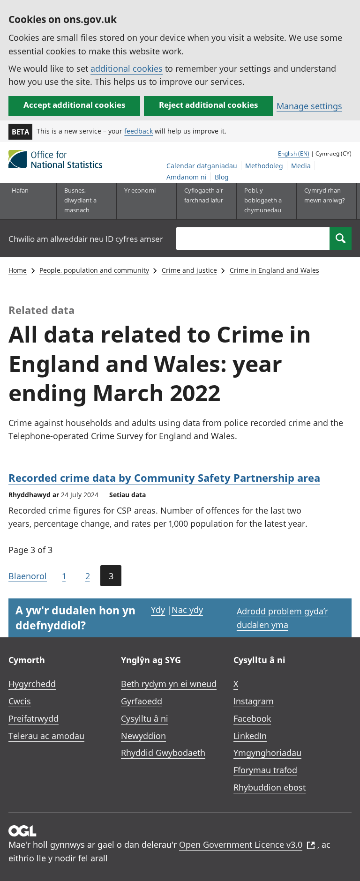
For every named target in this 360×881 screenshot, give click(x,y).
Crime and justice (189, 270)
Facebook (252, 718)
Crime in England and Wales (274, 270)
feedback (138, 131)
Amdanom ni (186, 176)
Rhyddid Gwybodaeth (163, 752)
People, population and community (94, 270)
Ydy (158, 609)
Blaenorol (27, 576)
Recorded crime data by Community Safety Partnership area (164, 477)
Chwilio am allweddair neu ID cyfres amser (85, 238)
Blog (222, 176)
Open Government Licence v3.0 (240, 844)
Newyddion (143, 735)
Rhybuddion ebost (269, 787)
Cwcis (19, 701)
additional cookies (126, 68)
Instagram (253, 701)
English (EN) (293, 153)
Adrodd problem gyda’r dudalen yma (282, 617)
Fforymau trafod (265, 770)
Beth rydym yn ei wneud (169, 683)
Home (17, 270)
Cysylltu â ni (144, 718)
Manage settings (309, 106)
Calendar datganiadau (201, 165)
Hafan (20, 190)
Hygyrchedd (32, 683)
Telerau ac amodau (46, 735)
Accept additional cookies (74, 104)
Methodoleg (264, 165)
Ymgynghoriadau (267, 752)
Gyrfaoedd (141, 701)
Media (301, 165)
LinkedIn (250, 735)
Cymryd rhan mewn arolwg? (324, 195)
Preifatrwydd (33, 718)
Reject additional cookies (208, 104)
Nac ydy (187, 609)
